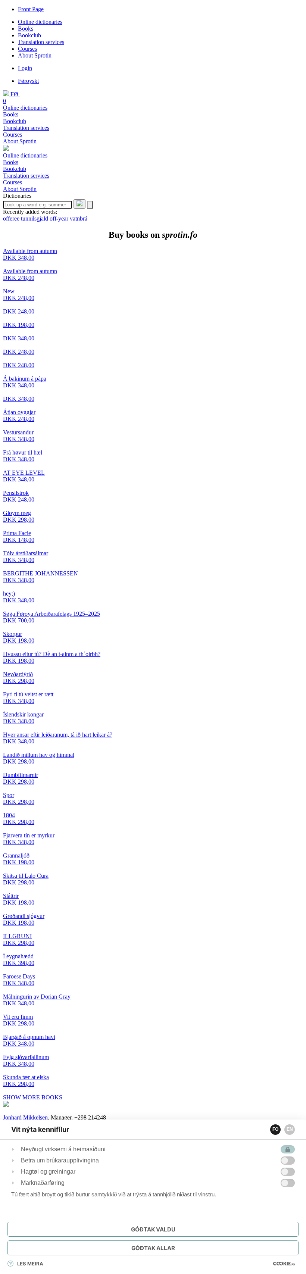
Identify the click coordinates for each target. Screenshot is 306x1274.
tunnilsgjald (35, 218)
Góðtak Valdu (153, 1229)
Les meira (30, 1264)
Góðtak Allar (153, 1248)
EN (290, 1129)
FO (275, 1129)
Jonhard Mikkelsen (25, 1117)
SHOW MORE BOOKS (32, 1097)
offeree (12, 218)
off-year (60, 218)
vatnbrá (78, 218)
